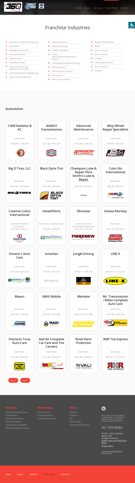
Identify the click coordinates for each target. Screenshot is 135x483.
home (8, 474)
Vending (98, 70)
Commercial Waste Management (24, 73)
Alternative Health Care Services (24, 42)
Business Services (17, 54)
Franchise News (75, 422)
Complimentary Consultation (16, 425)
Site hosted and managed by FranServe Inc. (112, 452)
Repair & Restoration (104, 42)
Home (77, 7)
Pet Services (57, 75)
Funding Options (12, 415)
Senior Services (101, 50)
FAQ (71, 418)
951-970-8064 (112, 427)
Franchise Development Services (18, 428)
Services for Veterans (13, 422)
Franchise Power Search (46, 418)
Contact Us (73, 415)
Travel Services (102, 66)
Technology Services (104, 62)
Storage (98, 58)
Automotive (14, 46)
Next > (13, 380)
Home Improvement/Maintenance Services (64, 56)
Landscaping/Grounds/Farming (66, 63)
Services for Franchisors (14, 418)
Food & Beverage (60, 46)
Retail (97, 46)
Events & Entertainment (20, 77)
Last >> (25, 380)
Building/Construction (18, 50)
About (87, 7)
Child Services (15, 58)
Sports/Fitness (101, 54)
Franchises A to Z (44, 412)
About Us (72, 412)
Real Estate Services (61, 79)
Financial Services (59, 42)
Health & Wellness (60, 50)
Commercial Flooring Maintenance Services (19, 67)
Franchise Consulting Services (16, 412)
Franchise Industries (45, 415)
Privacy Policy (107, 446)
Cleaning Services (17, 62)
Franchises (111, 7)
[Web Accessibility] (131, 25)
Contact (124, 7)
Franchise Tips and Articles (79, 425)
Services (98, 7)
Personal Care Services (62, 71)
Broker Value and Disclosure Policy (114, 441)
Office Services (59, 67)
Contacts (65, 474)
